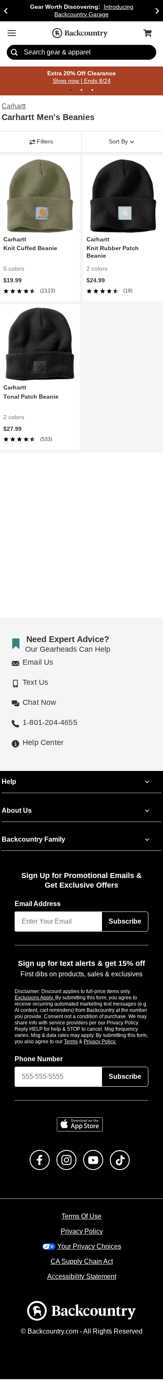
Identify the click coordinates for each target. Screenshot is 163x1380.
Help (9, 782)
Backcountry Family (33, 840)
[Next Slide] (157, 10)
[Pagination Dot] (71, 90)
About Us (16, 811)
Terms (82, 1042)
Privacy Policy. (111, 1042)
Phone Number (39, 1059)
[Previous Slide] (6, 10)
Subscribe (125, 922)
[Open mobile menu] (12, 33)
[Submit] (14, 52)
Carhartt (13, 106)
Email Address (38, 905)
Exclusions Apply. (35, 998)
